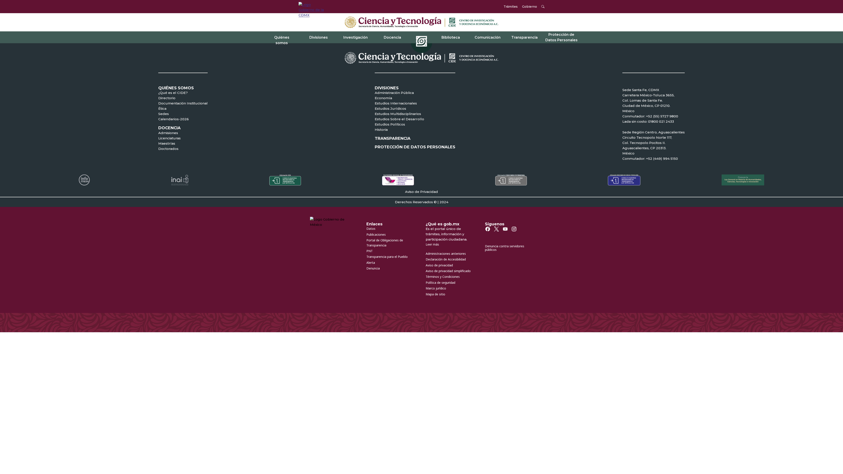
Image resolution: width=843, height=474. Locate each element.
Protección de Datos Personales (561, 37)
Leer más (432, 244)
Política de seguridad (440, 282)
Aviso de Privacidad (421, 192)
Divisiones (318, 37)
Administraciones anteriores (446, 253)
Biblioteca (450, 37)
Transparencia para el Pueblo (387, 257)
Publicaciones (376, 234)
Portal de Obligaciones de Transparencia (384, 242)
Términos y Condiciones (443, 277)
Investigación (355, 37)
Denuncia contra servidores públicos (504, 247)
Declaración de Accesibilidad (446, 259)
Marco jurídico (436, 288)
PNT (369, 251)
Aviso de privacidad (439, 265)
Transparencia (524, 37)
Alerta (370, 262)
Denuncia (373, 268)
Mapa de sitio (435, 294)
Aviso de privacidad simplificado (448, 271)
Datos (370, 228)
